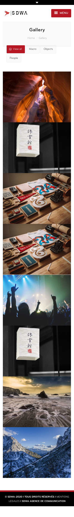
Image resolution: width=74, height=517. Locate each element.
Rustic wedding (37, 466)
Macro (32, 49)
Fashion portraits (36, 415)
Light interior (37, 263)
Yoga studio (36, 161)
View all (17, 49)
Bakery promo (37, 314)
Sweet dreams (37, 212)
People (14, 58)
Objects (48, 49)
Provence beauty (37, 110)
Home (31, 38)
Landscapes (37, 365)
